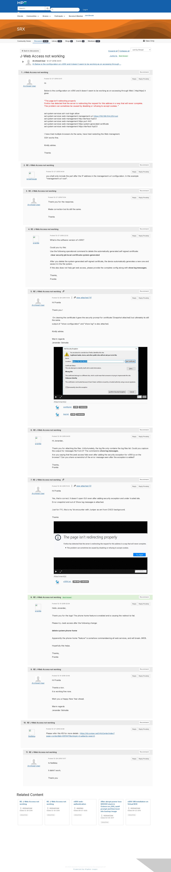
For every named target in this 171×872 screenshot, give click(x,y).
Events (80, 41)
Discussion (41, 41)
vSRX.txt (67, 581)
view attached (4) (84, 297)
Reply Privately (144, 79)
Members (93, 41)
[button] (33, 16)
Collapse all (124, 51)
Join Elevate (89, 15)
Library (56, 41)
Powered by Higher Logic (86, 869)
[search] (47, 8)
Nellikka (31, 736)
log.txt (66, 414)
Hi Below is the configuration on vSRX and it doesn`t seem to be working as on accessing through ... (76, 64)
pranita (36, 243)
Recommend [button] (144, 72)
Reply (134, 79)
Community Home (24, 41)
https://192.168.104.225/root (106, 116)
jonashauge (32, 179)
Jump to (119, 56)
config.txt (67, 407)
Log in (85, 10)
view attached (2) (83, 486)
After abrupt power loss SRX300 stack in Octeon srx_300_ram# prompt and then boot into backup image (111, 806)
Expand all (113, 51)
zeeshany (80, 808)
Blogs (68, 41)
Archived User (29, 86)
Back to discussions (31, 51)
